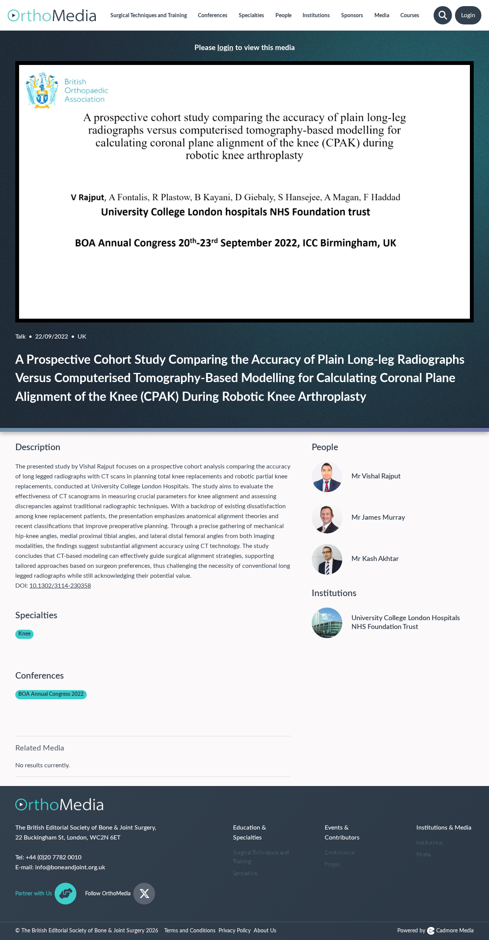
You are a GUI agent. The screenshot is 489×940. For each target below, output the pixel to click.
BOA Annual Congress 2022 (51, 694)
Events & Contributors (342, 833)
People (332, 864)
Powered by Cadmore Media (435, 931)
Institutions (429, 843)
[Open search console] (443, 15)
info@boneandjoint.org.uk (70, 867)
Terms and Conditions (189, 931)
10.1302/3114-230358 (60, 586)
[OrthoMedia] (52, 15)
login (225, 48)
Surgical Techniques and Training (261, 857)
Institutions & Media (443, 828)
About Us (265, 931)
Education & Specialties (249, 833)
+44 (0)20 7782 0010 (53, 857)
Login (468, 15)
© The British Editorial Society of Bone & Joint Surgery (86, 931)
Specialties (245, 873)
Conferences (340, 853)
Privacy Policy (235, 931)
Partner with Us (33, 893)
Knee (24, 634)
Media (423, 854)
